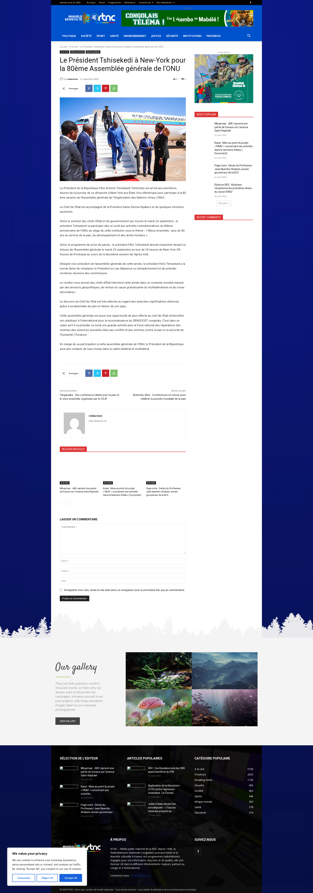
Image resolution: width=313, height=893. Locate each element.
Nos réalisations (164, 2)
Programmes (114, 2)
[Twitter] (97, 88)
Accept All (71, 877)
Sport (101, 36)
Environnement (135, 36)
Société (86, 36)
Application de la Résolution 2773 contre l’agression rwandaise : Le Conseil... (164, 789)
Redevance (129, 2)
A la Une (73, 46)
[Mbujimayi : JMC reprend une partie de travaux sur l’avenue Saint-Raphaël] (79, 470)
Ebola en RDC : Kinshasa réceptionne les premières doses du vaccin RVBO (233, 188)
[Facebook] (250, 2)
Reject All (47, 877)
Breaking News (93, 52)
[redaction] (62, 79)
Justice (156, 36)
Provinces (213, 36)
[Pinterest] (105, 88)
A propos (91, 2)
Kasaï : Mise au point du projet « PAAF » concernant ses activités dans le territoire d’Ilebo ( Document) (122, 491)
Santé (114, 36)
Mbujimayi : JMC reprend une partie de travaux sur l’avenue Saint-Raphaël (231, 127)
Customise (23, 877)
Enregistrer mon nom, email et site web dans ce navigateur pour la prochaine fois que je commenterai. (124, 589)
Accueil (63, 46)
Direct (102, 2)
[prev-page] (62, 503)
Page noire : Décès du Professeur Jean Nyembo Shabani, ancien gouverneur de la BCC (163, 491)
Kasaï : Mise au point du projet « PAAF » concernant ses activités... (98, 790)
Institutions (192, 36)
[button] (249, 36)
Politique (69, 36)
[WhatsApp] (114, 88)
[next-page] (68, 503)
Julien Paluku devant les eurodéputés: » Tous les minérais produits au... (162, 807)
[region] (47, 867)
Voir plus (222, 203)
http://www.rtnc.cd (98, 421)
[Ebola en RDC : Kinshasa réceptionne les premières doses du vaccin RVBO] (203, 189)
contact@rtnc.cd (139, 875)
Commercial (145, 2)
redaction (72, 79)
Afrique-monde (77, 52)
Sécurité (172, 36)
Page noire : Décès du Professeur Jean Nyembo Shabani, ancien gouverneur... (97, 808)
